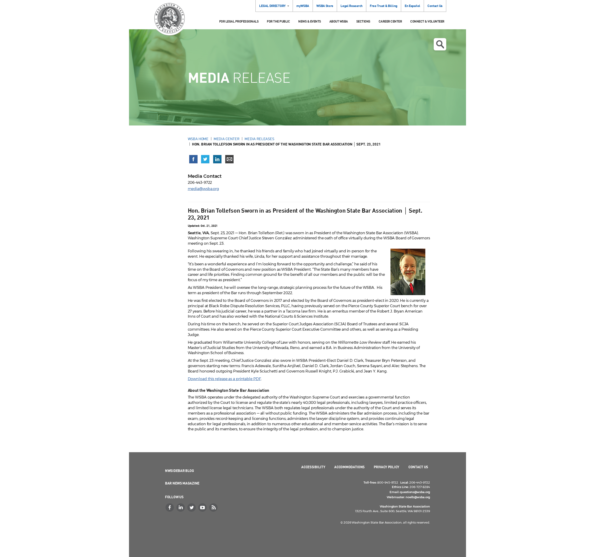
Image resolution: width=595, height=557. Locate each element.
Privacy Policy (386, 467)
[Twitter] (192, 507)
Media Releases (259, 138)
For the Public (278, 21)
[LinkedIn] (181, 507)
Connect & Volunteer (427, 21)
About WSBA (338, 21)
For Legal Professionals (239, 21)
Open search (440, 44)
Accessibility (313, 467)
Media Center (226, 138)
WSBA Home (198, 138)
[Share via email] (229, 159)
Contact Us (435, 6)
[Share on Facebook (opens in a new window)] (193, 159)
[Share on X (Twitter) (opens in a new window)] (205, 159)
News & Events (309, 21)
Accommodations (349, 467)
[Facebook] (170, 507)
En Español (412, 6)
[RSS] (214, 507)
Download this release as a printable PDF (224, 379)
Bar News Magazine (182, 483)
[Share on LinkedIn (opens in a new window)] (217, 159)
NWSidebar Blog (179, 470)
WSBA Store (324, 6)
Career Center (390, 21)
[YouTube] (203, 507)
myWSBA (302, 6)
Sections (363, 21)
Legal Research (351, 6)
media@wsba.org (203, 189)
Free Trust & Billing (383, 6)
